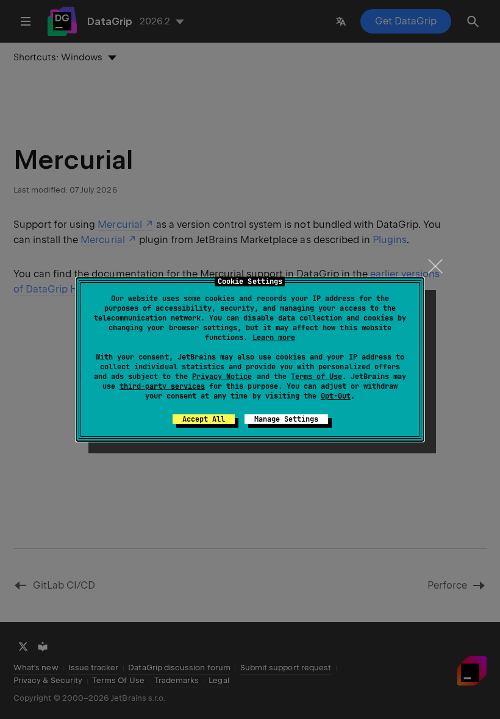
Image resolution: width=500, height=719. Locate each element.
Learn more (273, 337)
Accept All (203, 419)
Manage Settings (286, 419)
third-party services (162, 386)
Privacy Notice (222, 376)
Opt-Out (336, 396)
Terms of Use (316, 376)
